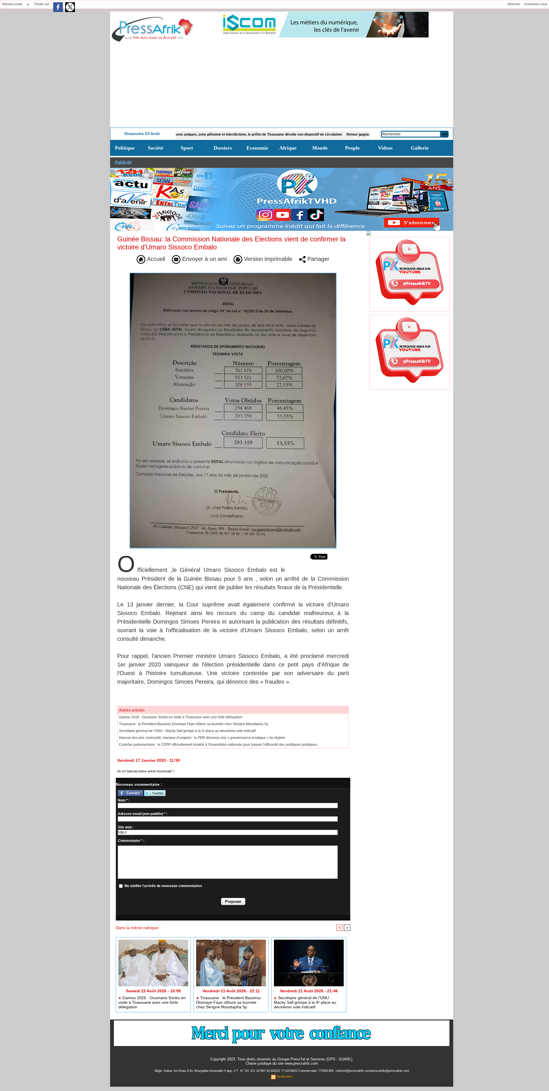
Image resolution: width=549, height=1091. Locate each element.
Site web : (126, 827)
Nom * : (124, 800)
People (352, 148)
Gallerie (420, 148)
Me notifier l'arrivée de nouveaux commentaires (163, 886)
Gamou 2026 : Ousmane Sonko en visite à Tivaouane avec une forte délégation (180, 717)
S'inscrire (513, 4)
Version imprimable (267, 259)
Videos (385, 148)
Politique (125, 148)
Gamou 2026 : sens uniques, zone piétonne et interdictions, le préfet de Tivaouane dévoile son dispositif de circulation (214, 134)
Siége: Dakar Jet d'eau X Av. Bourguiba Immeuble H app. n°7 (196, 1070)
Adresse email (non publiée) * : (143, 814)
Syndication (285, 1076)
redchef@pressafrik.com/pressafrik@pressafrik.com (372, 1070)
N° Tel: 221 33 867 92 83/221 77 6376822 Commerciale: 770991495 (287, 1070)
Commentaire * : (131, 841)
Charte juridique (258, 1063)
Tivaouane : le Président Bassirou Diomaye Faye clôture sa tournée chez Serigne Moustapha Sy (193, 724)
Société (155, 148)
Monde (320, 148)
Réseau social (12, 4)
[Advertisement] (281, 85)
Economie (257, 148)
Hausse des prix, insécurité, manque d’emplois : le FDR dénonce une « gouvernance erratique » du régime (202, 738)
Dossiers (223, 148)
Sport (187, 148)
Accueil (155, 259)
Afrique (288, 148)
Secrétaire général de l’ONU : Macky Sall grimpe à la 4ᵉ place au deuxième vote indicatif (187, 731)
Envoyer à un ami (203, 259)
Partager (317, 259)
